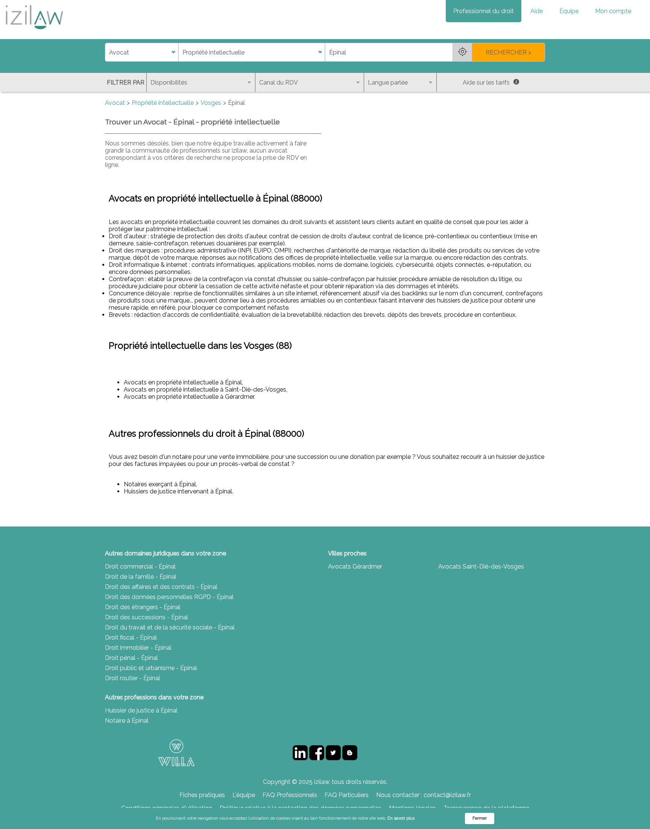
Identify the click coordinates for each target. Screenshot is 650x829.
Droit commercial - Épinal (140, 566)
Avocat (115, 102)
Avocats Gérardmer (355, 566)
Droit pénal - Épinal (131, 657)
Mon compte (613, 11)
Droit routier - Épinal (132, 678)
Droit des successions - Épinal (146, 617)
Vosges (210, 102)
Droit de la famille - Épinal (140, 576)
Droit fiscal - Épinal (131, 637)
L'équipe (243, 795)
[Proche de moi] (462, 52)
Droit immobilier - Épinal (138, 647)
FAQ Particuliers (347, 795)
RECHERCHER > (508, 52)
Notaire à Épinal (127, 720)
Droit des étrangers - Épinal (143, 607)
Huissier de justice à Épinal (141, 710)
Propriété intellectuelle (163, 102)
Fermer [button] (479, 818)
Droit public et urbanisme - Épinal (151, 668)
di (107, 52)
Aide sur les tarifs (486, 82)
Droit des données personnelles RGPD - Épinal (169, 597)
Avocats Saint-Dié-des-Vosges (481, 566)
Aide (536, 11)
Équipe (569, 11)
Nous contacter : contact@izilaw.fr (423, 795)
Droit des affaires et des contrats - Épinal (161, 586)
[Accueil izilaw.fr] (34, 31)
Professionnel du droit (483, 11)
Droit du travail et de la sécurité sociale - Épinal (170, 627)
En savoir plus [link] (401, 818)
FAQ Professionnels (290, 795)
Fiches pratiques (202, 795)
